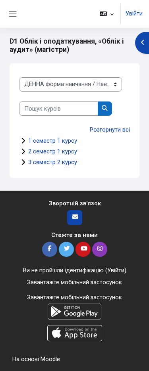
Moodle (50, 359)
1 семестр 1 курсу (52, 140)
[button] (107, 14)
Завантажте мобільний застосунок (74, 282)
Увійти (134, 13)
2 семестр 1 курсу (52, 151)
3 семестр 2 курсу (52, 162)
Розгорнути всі (110, 129)
